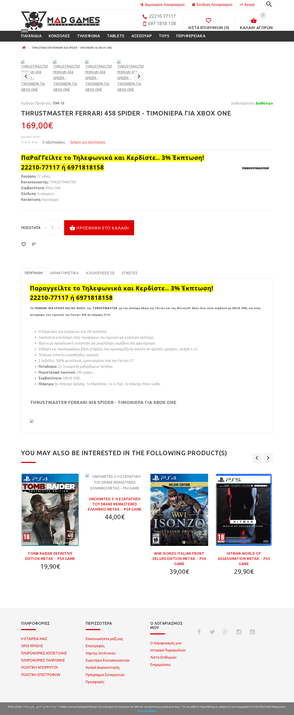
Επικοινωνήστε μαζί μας (104, 639)
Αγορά (249, 4)
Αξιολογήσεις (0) (100, 273)
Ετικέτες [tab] (130, 273)
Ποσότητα (30, 228)
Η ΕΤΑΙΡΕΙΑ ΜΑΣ (34, 639)
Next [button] (139, 76)
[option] (34, 76)
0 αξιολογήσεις (54, 142)
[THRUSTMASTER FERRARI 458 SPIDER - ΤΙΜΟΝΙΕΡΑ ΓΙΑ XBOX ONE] (34, 76)
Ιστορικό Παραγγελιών (168, 650)
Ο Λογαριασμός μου (166, 643)
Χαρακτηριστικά (64, 273)
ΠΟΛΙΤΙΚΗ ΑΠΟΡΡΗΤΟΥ (39, 667)
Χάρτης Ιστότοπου (101, 653)
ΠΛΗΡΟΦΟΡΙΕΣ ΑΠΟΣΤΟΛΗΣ (44, 653)
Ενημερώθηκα (147, 711)
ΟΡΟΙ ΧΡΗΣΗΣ (32, 646)
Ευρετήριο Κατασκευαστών (108, 660)
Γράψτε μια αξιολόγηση (87, 142)
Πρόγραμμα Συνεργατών (105, 675)
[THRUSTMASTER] (256, 168)
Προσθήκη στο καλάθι (102, 228)
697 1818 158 (162, 23)
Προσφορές (95, 682)
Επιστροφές (95, 646)
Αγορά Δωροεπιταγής (103, 667)
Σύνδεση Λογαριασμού (214, 4)
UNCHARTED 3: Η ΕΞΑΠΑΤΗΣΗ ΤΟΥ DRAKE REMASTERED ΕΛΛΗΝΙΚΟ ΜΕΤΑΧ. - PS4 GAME (115, 504)
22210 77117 (162, 16)
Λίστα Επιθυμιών (163, 657)
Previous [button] (26, 76)
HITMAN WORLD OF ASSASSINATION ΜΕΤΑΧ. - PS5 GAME (244, 558)
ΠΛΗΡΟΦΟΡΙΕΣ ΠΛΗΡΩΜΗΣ (43, 660)
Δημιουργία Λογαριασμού (165, 4)
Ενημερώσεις (160, 665)
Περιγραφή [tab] (34, 273)
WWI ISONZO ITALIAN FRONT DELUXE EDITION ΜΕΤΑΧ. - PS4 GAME (179, 558)
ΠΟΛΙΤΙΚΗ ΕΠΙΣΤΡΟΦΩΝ (40, 675)
